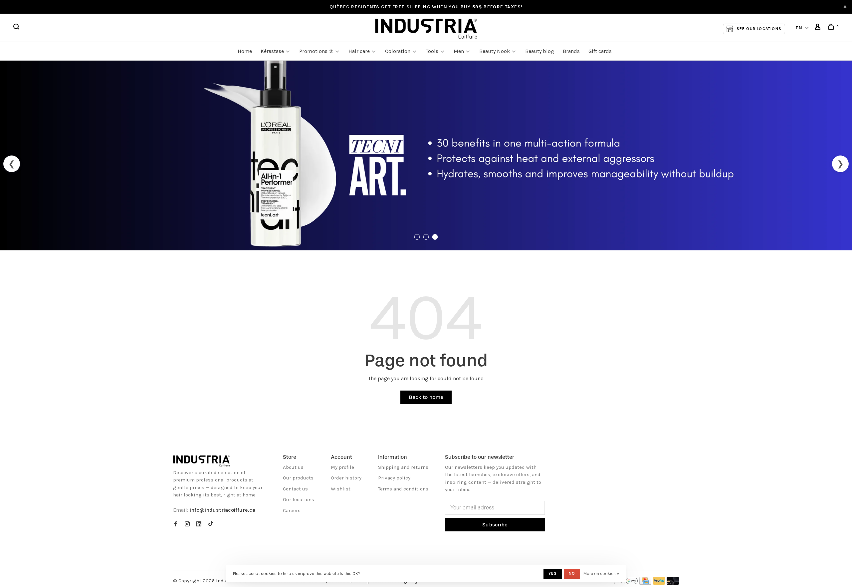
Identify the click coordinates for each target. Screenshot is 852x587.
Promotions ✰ (316, 51)
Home (245, 51)
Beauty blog (539, 51)
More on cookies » (601, 573)
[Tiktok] (210, 524)
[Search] (17, 28)
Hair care (359, 51)
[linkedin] (198, 524)
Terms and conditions (403, 489)
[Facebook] (175, 524)
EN (799, 28)
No (572, 573)
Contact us (295, 489)
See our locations (759, 28)
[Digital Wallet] (625, 583)
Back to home (426, 397)
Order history (346, 478)
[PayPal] (659, 583)
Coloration (397, 51)
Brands (571, 51)
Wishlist (340, 489)
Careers (292, 510)
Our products (298, 478)
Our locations (298, 499)
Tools (432, 51)
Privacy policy (394, 478)
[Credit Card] (645, 583)
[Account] (819, 28)
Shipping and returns (403, 467)
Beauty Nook (494, 51)
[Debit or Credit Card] (673, 583)
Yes (552, 573)
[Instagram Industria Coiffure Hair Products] (187, 524)
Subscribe (495, 524)
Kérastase (272, 51)
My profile (342, 467)
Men (459, 51)
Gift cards (600, 51)
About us (293, 467)
